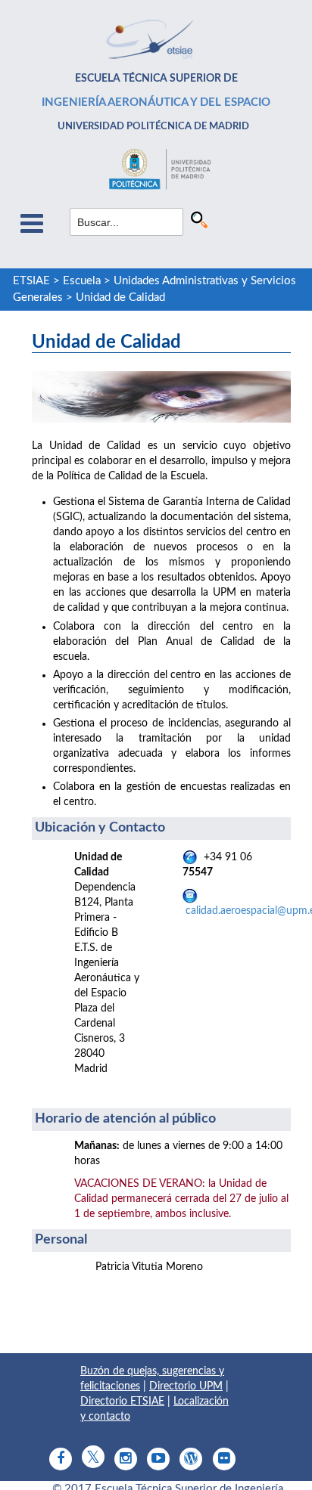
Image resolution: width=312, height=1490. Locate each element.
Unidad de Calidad (120, 297)
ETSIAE (31, 281)
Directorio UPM (186, 1386)
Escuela (82, 281)
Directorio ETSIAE (122, 1401)
